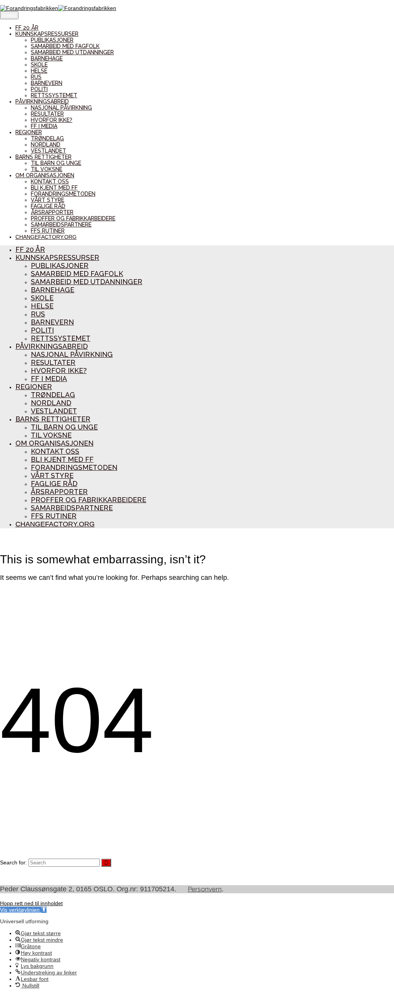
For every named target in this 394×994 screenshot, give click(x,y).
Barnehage (47, 58)
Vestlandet (48, 151)
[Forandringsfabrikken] (58, 8)
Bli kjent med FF (54, 188)
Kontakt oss (50, 181)
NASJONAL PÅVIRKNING (61, 108)
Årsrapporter (52, 212)
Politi (39, 89)
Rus (36, 77)
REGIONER (28, 132)
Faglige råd (48, 206)
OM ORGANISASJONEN (44, 175)
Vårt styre (47, 200)
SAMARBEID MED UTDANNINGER (72, 52)
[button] (23, 910)
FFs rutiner (48, 231)
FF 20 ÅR (26, 28)
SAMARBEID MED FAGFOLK (65, 46)
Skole (39, 65)
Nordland (45, 145)
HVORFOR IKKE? (51, 120)
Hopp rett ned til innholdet (31, 903)
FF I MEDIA (44, 126)
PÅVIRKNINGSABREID (42, 101)
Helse (39, 71)
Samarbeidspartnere (61, 224)
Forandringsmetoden (63, 194)
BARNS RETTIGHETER (43, 157)
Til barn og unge (56, 163)
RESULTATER (47, 114)
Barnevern (46, 83)
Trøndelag (47, 138)
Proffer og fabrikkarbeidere (73, 218)
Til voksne (46, 169)
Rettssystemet (54, 95)
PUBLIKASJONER (52, 40)
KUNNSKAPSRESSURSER (46, 34)
